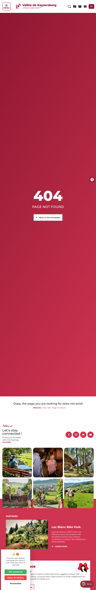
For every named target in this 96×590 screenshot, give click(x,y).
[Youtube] (90, 435)
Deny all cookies (16, 578)
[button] (59, 546)
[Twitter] (83, 435)
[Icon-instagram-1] (76, 435)
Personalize (15, 583)
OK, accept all (15, 572)
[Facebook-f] (69, 435)
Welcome (37, 408)
